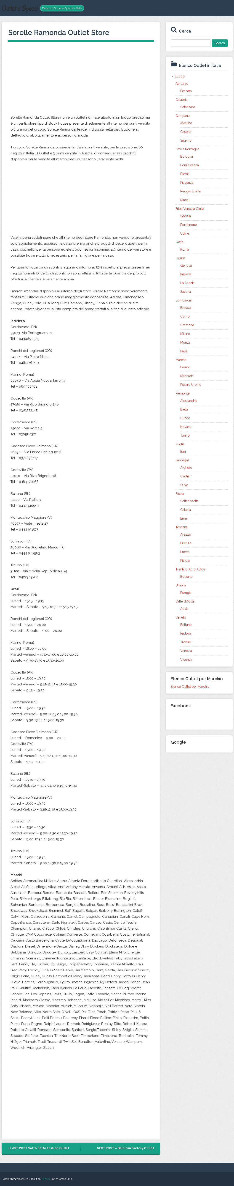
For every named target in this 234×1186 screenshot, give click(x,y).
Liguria (180, 258)
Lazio (179, 242)
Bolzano (186, 576)
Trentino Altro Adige (190, 569)
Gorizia (185, 216)
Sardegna (182, 460)
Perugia (185, 592)
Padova (185, 633)
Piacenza (186, 182)
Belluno (186, 625)
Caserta (185, 132)
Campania (183, 116)
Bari (183, 451)
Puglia (180, 444)
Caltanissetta (189, 501)
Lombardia (183, 300)
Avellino (186, 123)
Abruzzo (182, 83)
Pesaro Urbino (190, 384)
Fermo (185, 367)
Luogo (180, 76)
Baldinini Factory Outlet (136, 1148)
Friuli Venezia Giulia (190, 209)
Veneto (181, 617)
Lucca (184, 552)
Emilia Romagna (187, 149)
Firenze (185, 543)
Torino (185, 435)
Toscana (182, 527)
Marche (181, 360)
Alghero (186, 467)
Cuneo (185, 418)
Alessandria (188, 401)
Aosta (184, 609)
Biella (184, 409)
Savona (185, 291)
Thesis (45, 1179)
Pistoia (185, 560)
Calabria (181, 99)
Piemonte (182, 393)
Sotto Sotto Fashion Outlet (48, 1148)
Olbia (184, 485)
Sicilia (180, 494)
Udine (184, 233)
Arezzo (185, 534)
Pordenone (188, 225)
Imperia (185, 274)
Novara (185, 427)
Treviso (185, 642)
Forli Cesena (189, 165)
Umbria (181, 585)
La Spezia (187, 283)
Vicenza (186, 659)
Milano (185, 334)
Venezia (186, 651)
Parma (184, 174)
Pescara (186, 91)
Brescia (185, 308)
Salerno (185, 140)
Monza (185, 342)
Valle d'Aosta (185, 601)
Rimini (184, 200)
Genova (186, 265)
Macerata (187, 376)
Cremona (187, 325)
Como (185, 316)
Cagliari (185, 476)
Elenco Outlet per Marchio (190, 686)
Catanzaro (187, 107)
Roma (184, 249)
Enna (183, 518)
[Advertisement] (81, 80)
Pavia (184, 351)
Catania (185, 510)
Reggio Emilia (190, 191)
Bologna (186, 156)
